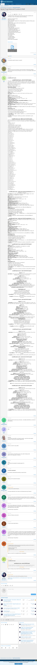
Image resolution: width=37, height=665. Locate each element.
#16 (35, 513)
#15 (35, 503)
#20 (35, 557)
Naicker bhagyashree (31, 600)
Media (12, 4)
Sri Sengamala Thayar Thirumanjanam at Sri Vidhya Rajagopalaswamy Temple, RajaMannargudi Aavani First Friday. (28, 632)
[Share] (34, 12)
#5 (35, 418)
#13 (35, 485)
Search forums (6, 5)
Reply (35, 54)
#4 (35, 76)
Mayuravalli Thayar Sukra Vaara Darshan (27, 624)
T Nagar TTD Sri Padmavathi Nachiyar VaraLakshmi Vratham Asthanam (27, 628)
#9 (35, 452)
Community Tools (18, 4)
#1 (35, 12)
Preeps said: (10, 574)
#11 (35, 468)
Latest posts (21, 622)
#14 (35, 495)
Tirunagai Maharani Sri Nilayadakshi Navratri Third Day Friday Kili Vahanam (12, 615)
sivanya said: (10, 487)
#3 (35, 66)
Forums (2, 4)
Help (34, 660)
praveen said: (10, 543)
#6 (35, 427)
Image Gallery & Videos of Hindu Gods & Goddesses (12, 616)
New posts (2, 5)
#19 (35, 541)
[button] (10, 4)
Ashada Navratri (6, 611)
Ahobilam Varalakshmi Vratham (26, 636)
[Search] (36, 4)
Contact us (21, 660)
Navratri (11, 601)
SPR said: (9, 559)
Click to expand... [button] (22, 551)
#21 (35, 572)
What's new (7, 4)
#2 (35, 58)
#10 (35, 460)
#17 (35, 521)
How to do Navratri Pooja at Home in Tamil (11, 608)
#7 (35, 435)
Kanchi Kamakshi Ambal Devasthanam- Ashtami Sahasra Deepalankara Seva (27, 641)
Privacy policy (31, 660)
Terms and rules (26, 660)
